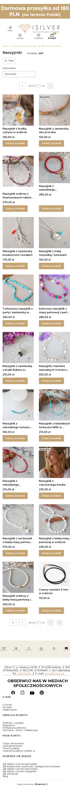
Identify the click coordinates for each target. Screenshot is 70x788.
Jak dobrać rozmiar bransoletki (20, 764)
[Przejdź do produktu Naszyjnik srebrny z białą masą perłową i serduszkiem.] (18, 577)
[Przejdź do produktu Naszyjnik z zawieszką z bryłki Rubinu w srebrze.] (18, 347)
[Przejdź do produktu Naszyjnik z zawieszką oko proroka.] (54, 110)
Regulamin (9, 725)
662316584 (24, 673)
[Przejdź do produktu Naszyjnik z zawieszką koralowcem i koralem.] (18, 232)
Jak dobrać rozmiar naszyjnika (19, 771)
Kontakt (7, 707)
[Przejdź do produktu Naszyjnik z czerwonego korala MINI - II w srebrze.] (54, 462)
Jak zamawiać (10, 773)
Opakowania (10, 709)
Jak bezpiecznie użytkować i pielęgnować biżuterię (31, 766)
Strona (31, 86)
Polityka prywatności (14, 727)
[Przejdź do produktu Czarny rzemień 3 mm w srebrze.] (54, 574)
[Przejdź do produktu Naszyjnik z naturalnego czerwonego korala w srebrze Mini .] (18, 462)
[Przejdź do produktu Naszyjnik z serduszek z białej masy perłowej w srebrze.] (18, 519)
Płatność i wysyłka (13, 722)
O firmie (7, 704)
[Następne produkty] (50, 622)
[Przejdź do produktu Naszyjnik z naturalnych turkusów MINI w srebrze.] (54, 405)
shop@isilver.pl (54, 673)
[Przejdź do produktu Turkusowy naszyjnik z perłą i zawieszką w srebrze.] (18, 290)
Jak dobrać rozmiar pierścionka (20, 768)
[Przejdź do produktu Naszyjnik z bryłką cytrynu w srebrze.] (18, 110)
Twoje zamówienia (13, 743)
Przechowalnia (11, 748)
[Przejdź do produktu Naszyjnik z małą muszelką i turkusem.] (54, 232)
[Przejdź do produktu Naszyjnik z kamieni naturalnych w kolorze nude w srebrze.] (54, 347)
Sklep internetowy (31, 784)
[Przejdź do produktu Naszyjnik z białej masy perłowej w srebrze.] (54, 519)
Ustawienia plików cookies (18, 750)
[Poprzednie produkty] (22, 622)
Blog (5, 776)
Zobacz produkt (15, 143)
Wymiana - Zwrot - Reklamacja (20, 730)
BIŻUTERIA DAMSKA (51, 46)
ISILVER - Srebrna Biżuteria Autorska (20, 46)
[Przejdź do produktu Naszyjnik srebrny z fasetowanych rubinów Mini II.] (18, 171)
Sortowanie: (9, 68)
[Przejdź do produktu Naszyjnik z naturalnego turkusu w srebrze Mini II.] (18, 405)
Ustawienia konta (12, 745)
